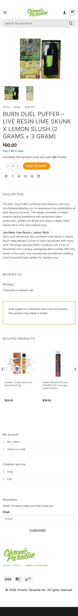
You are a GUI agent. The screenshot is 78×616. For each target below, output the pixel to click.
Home (6, 106)
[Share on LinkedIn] (39, 176)
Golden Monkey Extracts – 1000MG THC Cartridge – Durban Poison (56, 385)
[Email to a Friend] (26, 176)
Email (6, 511)
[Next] (75, 376)
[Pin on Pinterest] (32, 176)
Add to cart (37, 166)
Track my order (16, 449)
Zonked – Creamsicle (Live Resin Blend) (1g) (18, 384)
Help (10, 471)
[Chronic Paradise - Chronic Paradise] (37, 12)
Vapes (16, 106)
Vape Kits (29, 106)
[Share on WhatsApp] (6, 176)
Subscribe (37, 530)
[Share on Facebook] (13, 176)
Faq (9, 479)
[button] (5, 12)
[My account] (64, 12)
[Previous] (3, 376)
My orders (13, 441)
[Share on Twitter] (19, 176)
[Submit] (71, 23)
